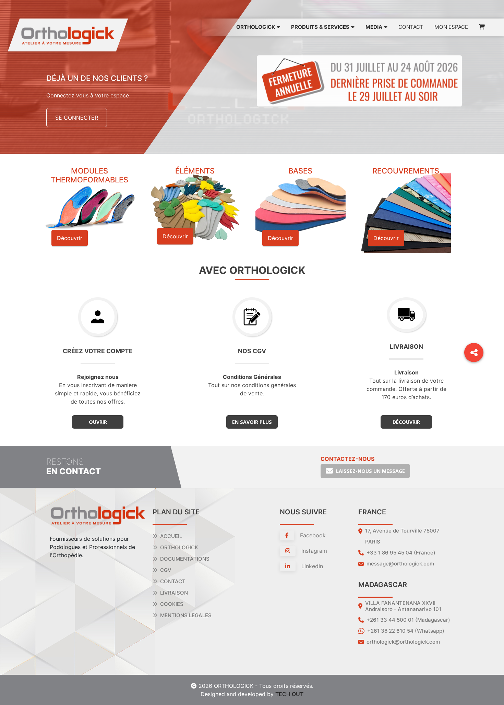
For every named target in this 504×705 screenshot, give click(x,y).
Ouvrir (98, 422)
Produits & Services (320, 27)
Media (373, 27)
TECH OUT (289, 694)
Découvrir (406, 422)
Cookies (171, 604)
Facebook (312, 535)
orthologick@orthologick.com (403, 641)
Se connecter (76, 117)
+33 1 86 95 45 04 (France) (401, 552)
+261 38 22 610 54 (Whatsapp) (405, 631)
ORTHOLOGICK (255, 27)
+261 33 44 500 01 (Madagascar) (408, 620)
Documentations (184, 558)
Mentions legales (186, 615)
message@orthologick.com (400, 563)
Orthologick (179, 547)
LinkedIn (311, 566)
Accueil (171, 536)
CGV (165, 570)
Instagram (313, 550)
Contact (410, 27)
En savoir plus (252, 422)
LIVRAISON (174, 592)
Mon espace (451, 27)
